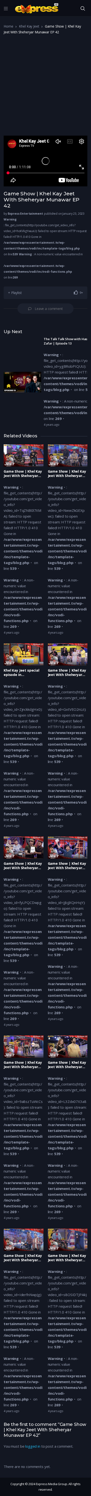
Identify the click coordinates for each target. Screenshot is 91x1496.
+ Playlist (15, 292)
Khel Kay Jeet (29, 26)
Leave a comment (49, 308)
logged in (32, 1446)
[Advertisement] (45, 87)
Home (8, 26)
